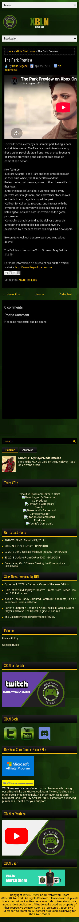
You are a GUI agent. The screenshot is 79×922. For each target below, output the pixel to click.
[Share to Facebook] (18, 273)
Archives (27, 449)
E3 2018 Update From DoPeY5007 (25, 557)
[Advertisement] (40, 427)
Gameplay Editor (39, 513)
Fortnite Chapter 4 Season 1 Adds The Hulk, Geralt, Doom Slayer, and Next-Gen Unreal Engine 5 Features (39, 609)
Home (9, 51)
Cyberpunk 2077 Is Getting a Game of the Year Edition (37, 584)
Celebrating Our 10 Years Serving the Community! (34, 563)
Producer (39, 520)
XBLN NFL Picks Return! (19, 546)
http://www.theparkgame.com (33, 267)
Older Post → (68, 294)
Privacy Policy (10, 638)
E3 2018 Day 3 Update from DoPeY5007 (28, 551)
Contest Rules (10, 644)
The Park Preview (18, 60)
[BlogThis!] (10, 273)
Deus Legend (20, 66)
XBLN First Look (25, 51)
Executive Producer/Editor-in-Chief (39, 494)
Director (39, 507)
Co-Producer (39, 500)
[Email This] (6, 273)
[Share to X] (14, 273)
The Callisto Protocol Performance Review (30, 616)
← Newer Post (12, 294)
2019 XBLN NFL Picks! (18, 540)
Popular (10, 449)
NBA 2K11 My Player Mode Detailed (39, 458)
